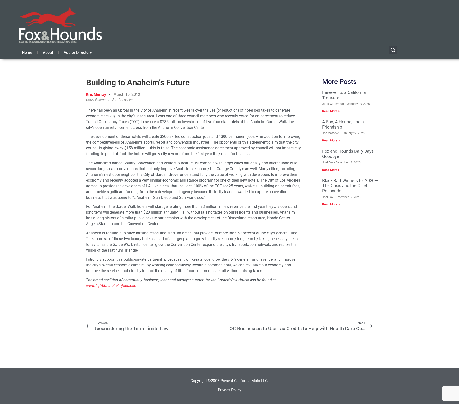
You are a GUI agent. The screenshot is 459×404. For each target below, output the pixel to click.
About (48, 52)
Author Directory (78, 52)
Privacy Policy (229, 390)
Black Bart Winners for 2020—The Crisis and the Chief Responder (350, 185)
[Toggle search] (393, 50)
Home (27, 52)
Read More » (331, 111)
